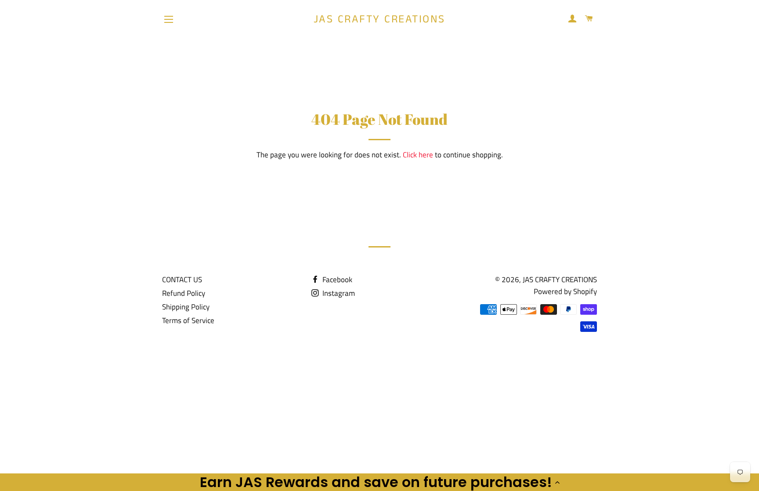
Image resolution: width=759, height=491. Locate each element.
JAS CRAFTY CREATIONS (379, 19)
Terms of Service (188, 320)
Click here (418, 154)
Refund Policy (183, 293)
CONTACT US (182, 279)
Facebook (336, 279)
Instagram (338, 293)
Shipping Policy (186, 307)
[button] (379, 482)
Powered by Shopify (565, 291)
